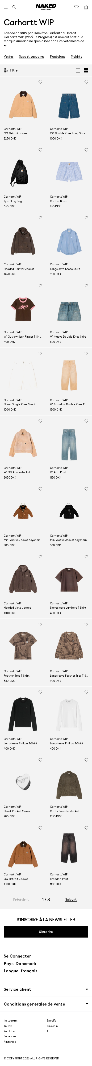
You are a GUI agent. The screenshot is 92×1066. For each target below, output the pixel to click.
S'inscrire (46, 932)
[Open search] (13, 7)
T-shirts (76, 56)
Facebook (10, 1036)
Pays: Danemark (20, 963)
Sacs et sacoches (31, 56)
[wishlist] (40, 82)
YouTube (9, 1031)
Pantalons (57, 56)
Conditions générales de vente (34, 1004)
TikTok (8, 1026)
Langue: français (20, 970)
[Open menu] (7, 7)
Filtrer (14, 70)
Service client (17, 989)
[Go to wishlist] (77, 7)
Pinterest (10, 1041)
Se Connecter (17, 955)
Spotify (51, 1020)
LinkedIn (52, 1026)
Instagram (10, 1020)
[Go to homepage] (46, 7)
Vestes (8, 56)
